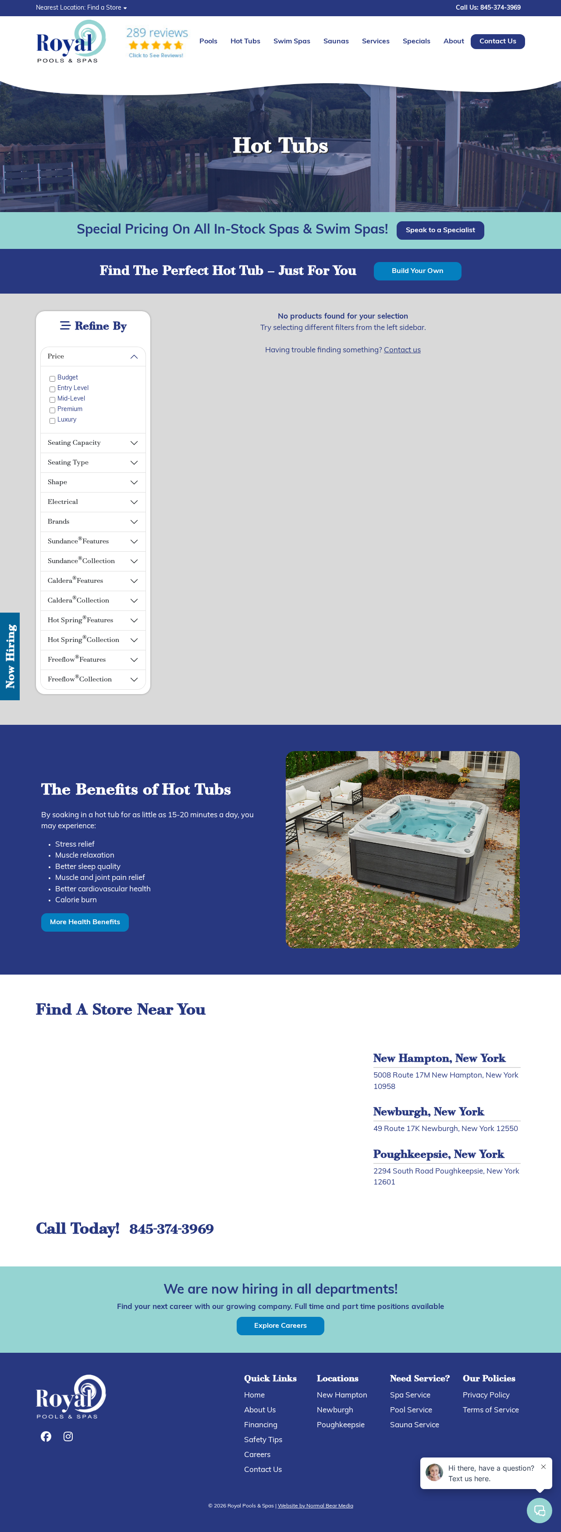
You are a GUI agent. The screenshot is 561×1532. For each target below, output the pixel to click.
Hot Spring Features (80, 619)
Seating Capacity (74, 443)
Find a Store (104, 8)
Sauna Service (414, 1425)
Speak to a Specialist (440, 230)
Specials (416, 41)
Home (254, 1395)
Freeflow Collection (80, 678)
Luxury (66, 420)
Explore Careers (280, 1326)
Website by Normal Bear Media (315, 1506)
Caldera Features (75, 580)
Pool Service (411, 1410)
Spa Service (410, 1395)
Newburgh (335, 1410)
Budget (67, 378)
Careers (257, 1455)
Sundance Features (78, 540)
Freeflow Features (77, 659)
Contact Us (497, 41)
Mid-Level (71, 399)
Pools (208, 41)
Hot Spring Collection (83, 639)
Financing (260, 1425)
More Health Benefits (85, 922)
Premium (69, 409)
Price (56, 356)
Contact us (402, 350)
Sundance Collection (81, 560)
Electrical (63, 502)
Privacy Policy (486, 1395)
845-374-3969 (171, 1230)
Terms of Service (491, 1410)
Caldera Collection (78, 600)
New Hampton (342, 1395)
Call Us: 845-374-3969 (488, 8)
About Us (260, 1410)
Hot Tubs (245, 41)
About (454, 41)
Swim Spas (291, 41)
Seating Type (68, 462)
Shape (57, 482)
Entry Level (73, 388)
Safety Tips (263, 1440)
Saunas (336, 41)
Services (376, 41)
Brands (58, 521)
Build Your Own (418, 271)
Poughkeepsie (341, 1425)
